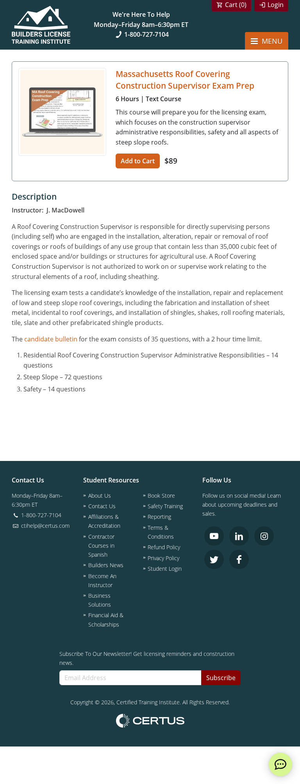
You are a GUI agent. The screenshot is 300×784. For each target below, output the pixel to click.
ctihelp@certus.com (45, 525)
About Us (99, 495)
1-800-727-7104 (146, 34)
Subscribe (221, 677)
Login (276, 4)
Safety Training (165, 506)
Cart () (235, 4)
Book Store (161, 495)
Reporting (159, 516)
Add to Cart (138, 161)
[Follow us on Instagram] (264, 536)
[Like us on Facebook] (239, 559)
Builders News (105, 565)
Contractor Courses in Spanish (101, 545)
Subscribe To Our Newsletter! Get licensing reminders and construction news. (146, 658)
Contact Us (102, 506)
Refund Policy (164, 547)
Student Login (165, 568)
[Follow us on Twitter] (214, 559)
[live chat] (280, 764)
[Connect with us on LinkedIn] (239, 536)
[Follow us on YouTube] (214, 536)
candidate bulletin (50, 339)
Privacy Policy (163, 558)
